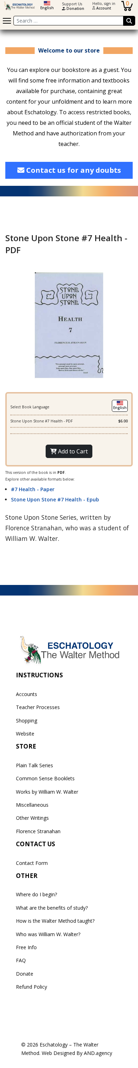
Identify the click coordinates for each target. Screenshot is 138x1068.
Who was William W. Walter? (48, 934)
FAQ (21, 960)
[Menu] (7, 21)
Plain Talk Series (34, 765)
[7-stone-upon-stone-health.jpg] (69, 324)
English (47, 7)
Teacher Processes (38, 707)
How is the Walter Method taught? (55, 920)
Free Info (26, 947)
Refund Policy (31, 986)
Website (25, 733)
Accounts (26, 694)
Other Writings (32, 817)
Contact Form (32, 863)
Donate (24, 973)
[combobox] (74, 20)
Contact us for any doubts (72, 170)
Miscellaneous (32, 804)
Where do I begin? (36, 894)
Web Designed (58, 1053)
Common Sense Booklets (45, 778)
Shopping (26, 720)
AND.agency (98, 1053)
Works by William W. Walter (47, 791)
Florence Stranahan (38, 831)
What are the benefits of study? (52, 907)
